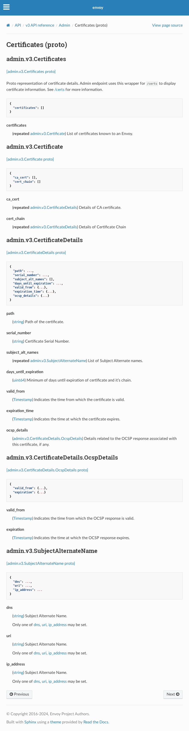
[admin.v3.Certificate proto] (30, 159)
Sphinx (30, 722)
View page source (167, 25)
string (18, 322)
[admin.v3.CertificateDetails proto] (36, 253)
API (18, 25)
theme (55, 722)
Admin (64, 25)
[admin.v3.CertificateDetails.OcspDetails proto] (47, 470)
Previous (21, 694)
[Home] (8, 25)
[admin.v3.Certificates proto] (31, 72)
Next (171, 694)
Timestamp (22, 400)
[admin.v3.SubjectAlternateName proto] (40, 563)
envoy (98, 8)
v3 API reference (40, 25)
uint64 (19, 380)
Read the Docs (95, 722)
